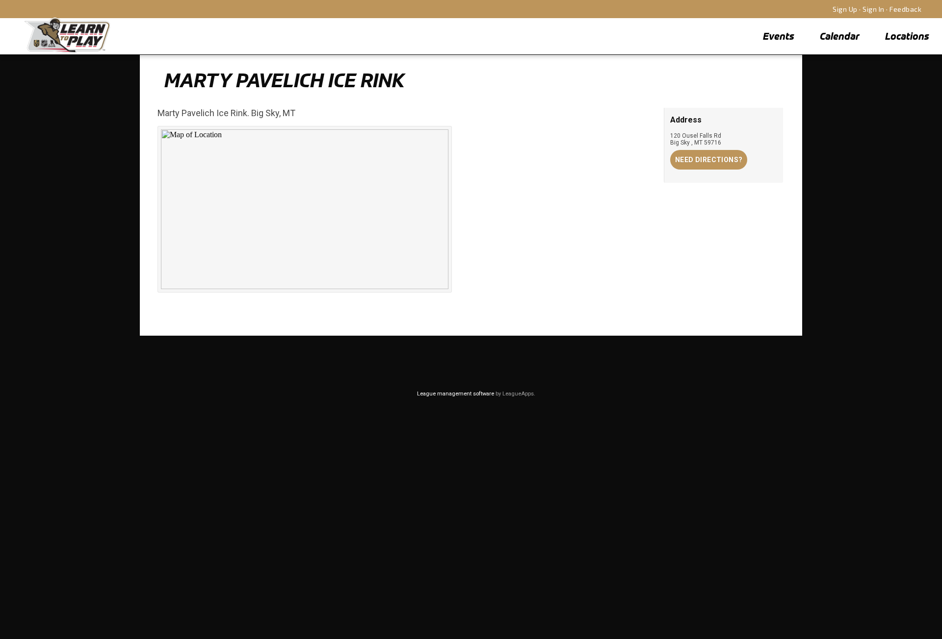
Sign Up (845, 9)
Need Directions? (708, 160)
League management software (455, 394)
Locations (907, 36)
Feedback (905, 9)
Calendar (840, 36)
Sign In (874, 9)
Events (778, 36)
